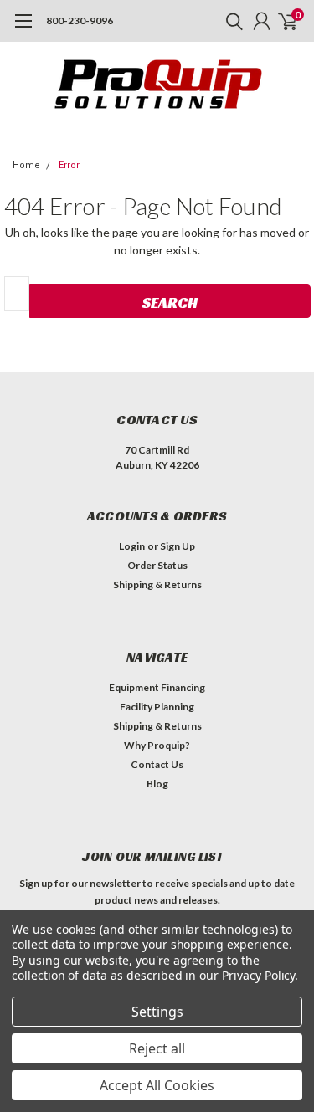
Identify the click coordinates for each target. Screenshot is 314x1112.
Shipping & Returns (157, 584)
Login (132, 546)
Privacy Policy (258, 975)
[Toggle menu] (23, 29)
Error (69, 165)
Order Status (157, 565)
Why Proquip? (157, 745)
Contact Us (157, 764)
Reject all (157, 1048)
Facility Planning (157, 706)
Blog (157, 783)
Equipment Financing (157, 687)
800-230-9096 (79, 20)
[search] (230, 21)
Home (26, 165)
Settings (157, 1011)
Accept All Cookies (157, 1085)
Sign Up (177, 546)
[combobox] (16, 293)
